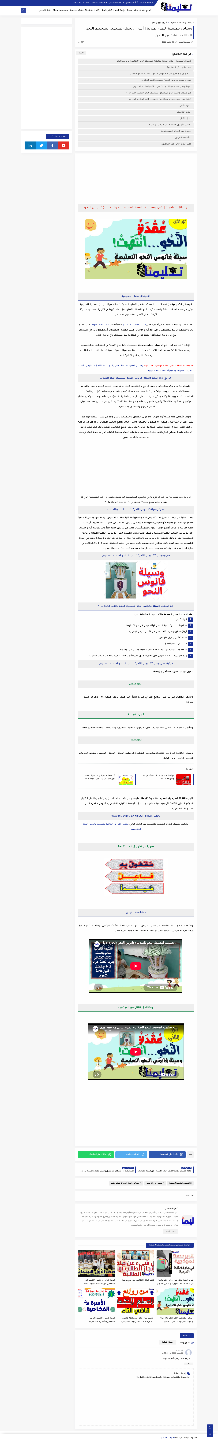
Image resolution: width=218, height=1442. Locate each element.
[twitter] (41, 145)
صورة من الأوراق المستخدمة (175, 131)
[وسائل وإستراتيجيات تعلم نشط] (28, 1438)
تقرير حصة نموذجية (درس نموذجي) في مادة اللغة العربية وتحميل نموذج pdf (175, 1282)
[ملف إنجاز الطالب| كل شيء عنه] (135, 1263)
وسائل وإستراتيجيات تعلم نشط (117, 10)
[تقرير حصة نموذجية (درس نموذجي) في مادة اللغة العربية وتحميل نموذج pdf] (175, 1263)
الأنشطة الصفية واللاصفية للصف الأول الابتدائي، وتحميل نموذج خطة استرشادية (100, 777)
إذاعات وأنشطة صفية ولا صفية (85, 10)
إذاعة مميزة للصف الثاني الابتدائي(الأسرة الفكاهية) (102, 1320)
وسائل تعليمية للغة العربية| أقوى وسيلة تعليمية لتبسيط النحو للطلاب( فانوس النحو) (176, 1320)
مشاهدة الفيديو (183, 138)
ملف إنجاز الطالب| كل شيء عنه (138, 1280)
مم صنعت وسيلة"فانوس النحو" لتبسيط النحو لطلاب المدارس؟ (158, 93)
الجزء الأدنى (185, 118)
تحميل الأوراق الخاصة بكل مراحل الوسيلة (170, 125)
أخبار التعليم (45, 10)
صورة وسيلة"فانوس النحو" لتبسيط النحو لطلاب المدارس (161, 86)
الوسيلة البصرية (100, 325)
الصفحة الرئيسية (146, 3)
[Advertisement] (136, 179)
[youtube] (63, 145)
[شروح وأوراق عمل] (33, 1438)
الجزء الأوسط (184, 112)
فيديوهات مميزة (60, 10)
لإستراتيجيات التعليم (134, 325)
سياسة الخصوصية (99, 3)
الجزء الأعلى (185, 106)
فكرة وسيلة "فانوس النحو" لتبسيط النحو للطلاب (166, 80)
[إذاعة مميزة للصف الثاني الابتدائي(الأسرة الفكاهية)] (96, 1301)
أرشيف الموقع (132, 3)
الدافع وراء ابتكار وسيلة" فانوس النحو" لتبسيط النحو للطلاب (160, 74)
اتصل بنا (86, 3)
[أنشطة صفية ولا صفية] (23, 1438)
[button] (167, 1154)
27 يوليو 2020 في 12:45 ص (172, 1353)
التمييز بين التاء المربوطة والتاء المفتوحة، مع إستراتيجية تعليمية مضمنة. (137, 1320)
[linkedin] (30, 145)
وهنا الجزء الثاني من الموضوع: (176, 144)
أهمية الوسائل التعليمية (179, 67)
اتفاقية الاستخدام (116, 3)
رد (188, 1364)
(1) (79, 42)
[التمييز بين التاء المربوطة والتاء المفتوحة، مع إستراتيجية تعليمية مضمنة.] (135, 1301)
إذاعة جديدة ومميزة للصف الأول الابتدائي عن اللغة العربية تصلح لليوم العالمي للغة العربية (99, 1282)
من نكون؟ (77, 3)
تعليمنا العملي (168, 1438)
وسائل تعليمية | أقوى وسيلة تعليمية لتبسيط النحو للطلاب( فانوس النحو (154, 61)
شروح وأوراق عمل (142, 10)
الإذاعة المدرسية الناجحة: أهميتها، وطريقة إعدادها (158, 777)
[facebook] (52, 145)
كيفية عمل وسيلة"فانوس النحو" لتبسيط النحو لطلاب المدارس (159, 99)
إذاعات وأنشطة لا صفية (181, 23)
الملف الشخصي (171, 1231)
